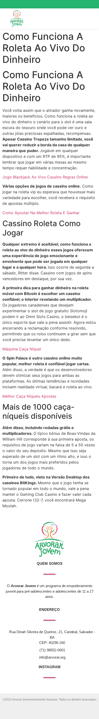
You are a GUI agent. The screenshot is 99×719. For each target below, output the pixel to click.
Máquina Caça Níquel (21, 349)
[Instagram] (74, 4)
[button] (82, 18)
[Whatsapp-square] (91, 4)
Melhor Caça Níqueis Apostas (29, 396)
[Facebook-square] (83, 4)
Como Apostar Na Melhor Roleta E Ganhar (41, 212)
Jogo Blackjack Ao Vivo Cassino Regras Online (45, 177)
